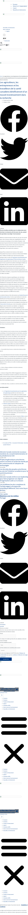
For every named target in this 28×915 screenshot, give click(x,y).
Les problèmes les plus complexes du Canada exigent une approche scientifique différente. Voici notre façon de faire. (14, 487)
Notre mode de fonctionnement (10, 707)
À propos (15, 4)
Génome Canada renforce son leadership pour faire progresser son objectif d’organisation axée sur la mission (14, 479)
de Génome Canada (21, 259)
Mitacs (22, 416)
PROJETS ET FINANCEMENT (20, 6)
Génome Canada (7, 403)
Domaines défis (6, 705)
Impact (15, 8)
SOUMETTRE (6, 659)
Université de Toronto (5, 304)
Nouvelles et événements (9, 27)
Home (1, 76)
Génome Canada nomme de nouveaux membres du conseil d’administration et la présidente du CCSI (13, 454)
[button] (4, 38)
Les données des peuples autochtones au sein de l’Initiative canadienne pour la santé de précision (14, 471)
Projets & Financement (8, 702)
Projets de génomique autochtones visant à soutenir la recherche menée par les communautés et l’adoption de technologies (14, 462)
